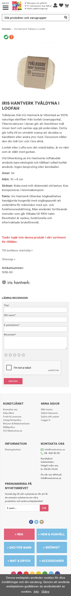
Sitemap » (8, 259)
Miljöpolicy (9, 427)
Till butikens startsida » (17, 250)
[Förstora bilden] (35, 66)
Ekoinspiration (13, 449)
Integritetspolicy (12, 419)
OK (44, 508)
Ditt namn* (10, 315)
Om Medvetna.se (12, 430)
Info (36, 591)
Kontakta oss (10, 409)
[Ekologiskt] (6, 37)
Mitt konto (46, 409)
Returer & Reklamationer (16, 423)
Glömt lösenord (49, 412)
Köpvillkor (8, 412)
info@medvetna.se (54, 449)
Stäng (45, 591)
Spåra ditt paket (50, 416)
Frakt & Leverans (12, 416)
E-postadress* (12, 324)
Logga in (45, 419)
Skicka (13, 381)
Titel (6, 305)
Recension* (10, 334)
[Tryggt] (11, 37)
